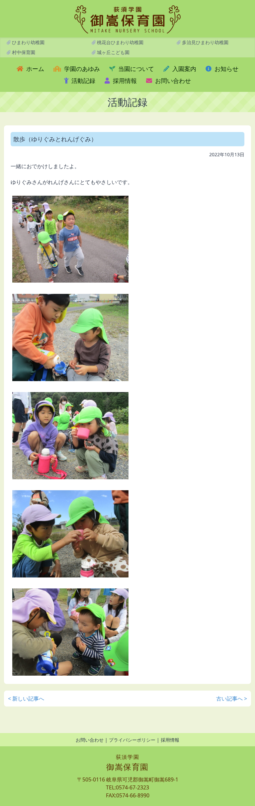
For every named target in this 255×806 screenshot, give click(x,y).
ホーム (34, 69)
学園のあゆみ (81, 69)
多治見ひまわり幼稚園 (204, 42)
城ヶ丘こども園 (112, 52)
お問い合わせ (172, 81)
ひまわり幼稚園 (27, 42)
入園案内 (183, 69)
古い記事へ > (231, 698)
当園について (135, 69)
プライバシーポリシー (132, 740)
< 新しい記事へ (26, 698)
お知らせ (225, 69)
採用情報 (124, 81)
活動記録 (82, 81)
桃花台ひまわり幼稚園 (119, 42)
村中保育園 (23, 52)
